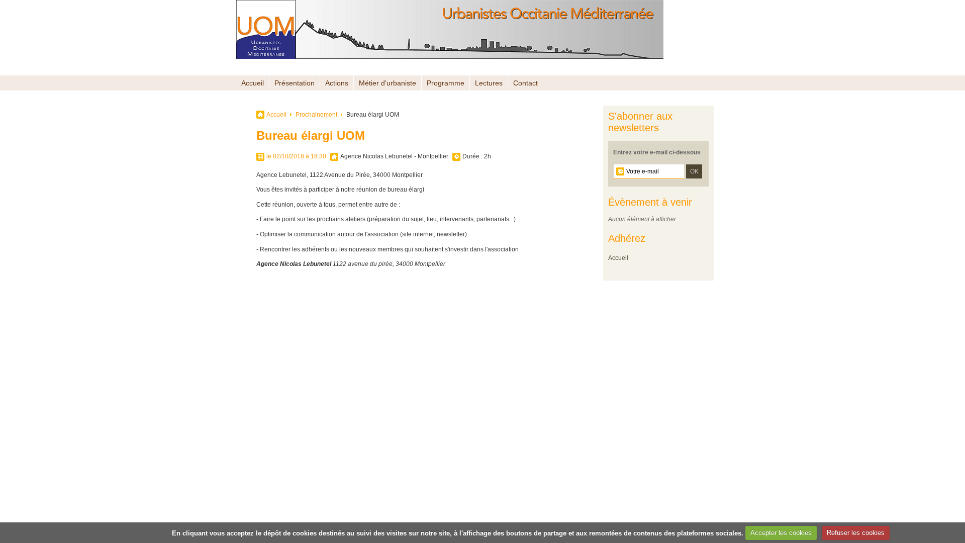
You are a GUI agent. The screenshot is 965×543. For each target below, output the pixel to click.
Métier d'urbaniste (387, 83)
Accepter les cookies (781, 532)
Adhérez (626, 238)
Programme (445, 83)
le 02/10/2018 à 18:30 (296, 156)
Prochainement (316, 114)
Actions (336, 83)
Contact (525, 83)
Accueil (252, 83)
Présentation (294, 83)
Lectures (489, 83)
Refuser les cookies (856, 532)
